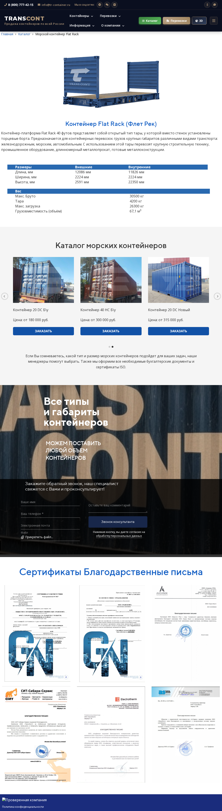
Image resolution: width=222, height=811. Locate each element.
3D (201, 21)
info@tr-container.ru (56, 5)
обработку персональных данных (119, 536)
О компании (111, 25)
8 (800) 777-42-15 (20, 5)
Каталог (152, 21)
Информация (80, 25)
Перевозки (109, 16)
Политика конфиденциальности (23, 807)
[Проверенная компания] (24, 800)
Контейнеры (80, 16)
